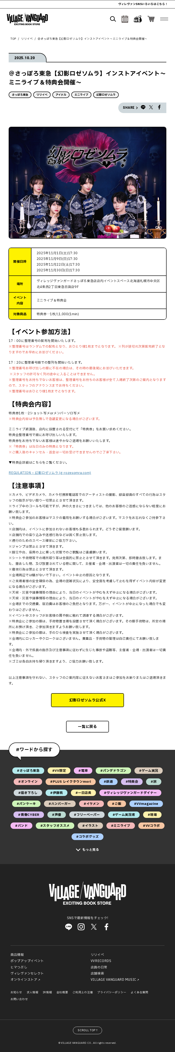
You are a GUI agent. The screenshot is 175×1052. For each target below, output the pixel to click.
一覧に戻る (87, 727)
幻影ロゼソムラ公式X (87, 700)
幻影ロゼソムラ (106, 95)
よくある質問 (139, 992)
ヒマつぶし (18, 967)
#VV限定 (59, 770)
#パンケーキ (26, 803)
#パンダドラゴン (113, 770)
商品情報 (17, 954)
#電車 (83, 770)
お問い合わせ (19, 999)
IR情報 (47, 992)
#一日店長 (83, 792)
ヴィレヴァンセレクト (27, 973)
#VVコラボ (151, 825)
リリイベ (27, 39)
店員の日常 (99, 967)
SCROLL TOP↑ (88, 1030)
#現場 (152, 814)
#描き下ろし (28, 792)
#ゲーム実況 (148, 770)
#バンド (21, 825)
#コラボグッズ (87, 836)
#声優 (56, 814)
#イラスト (90, 825)
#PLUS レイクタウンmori (70, 781)
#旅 (154, 781)
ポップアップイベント (27, 961)
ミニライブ (81, 95)
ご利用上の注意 (82, 992)
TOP (13, 39)
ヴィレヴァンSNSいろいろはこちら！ (128, 4)
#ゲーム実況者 (124, 814)
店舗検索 (97, 973)
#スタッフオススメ (55, 825)
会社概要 (62, 992)
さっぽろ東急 (20, 95)
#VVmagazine (146, 803)
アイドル (61, 95)
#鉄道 (108, 781)
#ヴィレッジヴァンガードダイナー (130, 792)
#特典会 (132, 781)
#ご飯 (116, 803)
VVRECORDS (101, 961)
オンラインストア (23, 979)
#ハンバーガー (60, 803)
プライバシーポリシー (111, 992)
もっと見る (90, 849)
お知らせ (16, 992)
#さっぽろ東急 (28, 770)
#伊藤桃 (56, 792)
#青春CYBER (28, 814)
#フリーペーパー (87, 814)
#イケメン (92, 803)
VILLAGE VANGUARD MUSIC (113, 979)
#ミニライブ (120, 825)
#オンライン (28, 781)
